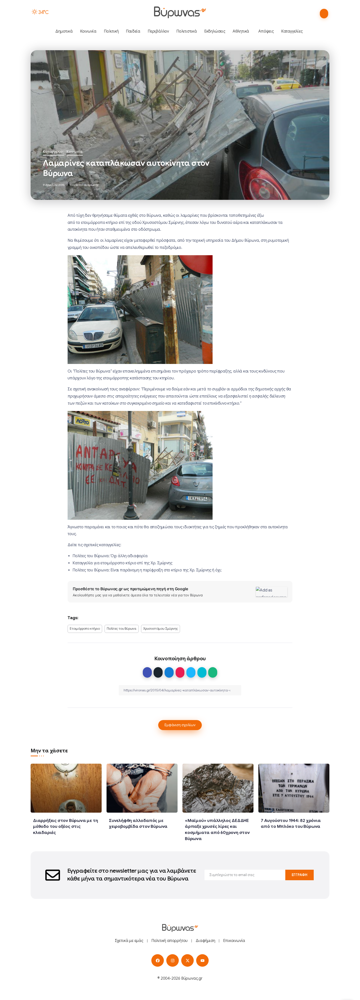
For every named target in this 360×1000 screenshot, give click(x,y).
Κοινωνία (75, 151)
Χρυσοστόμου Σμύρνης (160, 629)
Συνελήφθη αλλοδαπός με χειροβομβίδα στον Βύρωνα (138, 823)
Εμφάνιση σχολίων (180, 725)
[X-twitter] (187, 960)
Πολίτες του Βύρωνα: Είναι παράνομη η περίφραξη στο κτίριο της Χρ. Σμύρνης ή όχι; (147, 570)
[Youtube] (202, 960)
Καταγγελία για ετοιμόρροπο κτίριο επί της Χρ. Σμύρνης (122, 563)
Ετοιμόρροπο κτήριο (85, 629)
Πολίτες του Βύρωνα (121, 629)
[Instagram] (172, 960)
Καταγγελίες (53, 151)
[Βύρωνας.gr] (179, 12)
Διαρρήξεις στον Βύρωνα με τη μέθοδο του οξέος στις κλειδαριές (65, 826)
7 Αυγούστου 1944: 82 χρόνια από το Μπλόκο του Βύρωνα (291, 823)
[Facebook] (157, 960)
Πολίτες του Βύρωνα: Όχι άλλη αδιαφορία (109, 556)
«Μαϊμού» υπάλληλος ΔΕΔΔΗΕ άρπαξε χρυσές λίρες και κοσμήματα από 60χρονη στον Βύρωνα (217, 829)
